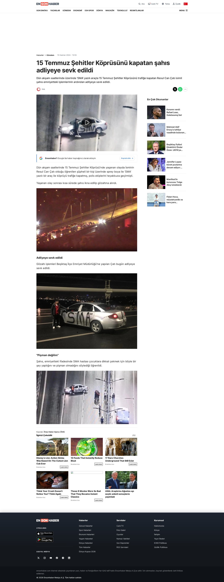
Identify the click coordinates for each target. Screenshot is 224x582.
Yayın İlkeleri (159, 539)
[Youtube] (51, 558)
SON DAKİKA (42, 10)
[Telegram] (63, 558)
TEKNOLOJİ (122, 10)
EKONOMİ (77, 10)
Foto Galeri (121, 530)
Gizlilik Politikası (160, 547)
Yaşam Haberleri (86, 539)
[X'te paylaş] (175, 89)
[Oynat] (87, 123)
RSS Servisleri (122, 547)
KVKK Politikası (160, 543)
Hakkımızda (159, 526)
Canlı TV (120, 526)
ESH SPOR (89, 10)
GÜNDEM (67, 10)
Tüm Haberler (84, 547)
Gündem (50, 55)
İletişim (157, 534)
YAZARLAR (55, 10)
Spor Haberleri (85, 530)
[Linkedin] (69, 558)
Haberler (40, 55)
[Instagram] (45, 558)
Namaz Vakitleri (123, 539)
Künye (156, 530)
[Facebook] (57, 558)
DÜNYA (99, 10)
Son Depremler (123, 543)
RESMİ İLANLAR (137, 10)
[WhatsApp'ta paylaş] (180, 89)
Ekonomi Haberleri (86, 534)
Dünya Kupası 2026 (87, 551)
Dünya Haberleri (86, 543)
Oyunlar (120, 534)
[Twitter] (38, 558)
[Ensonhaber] (47, 4)
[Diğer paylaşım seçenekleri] (185, 89)
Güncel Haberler (86, 526)
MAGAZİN (110, 10)
